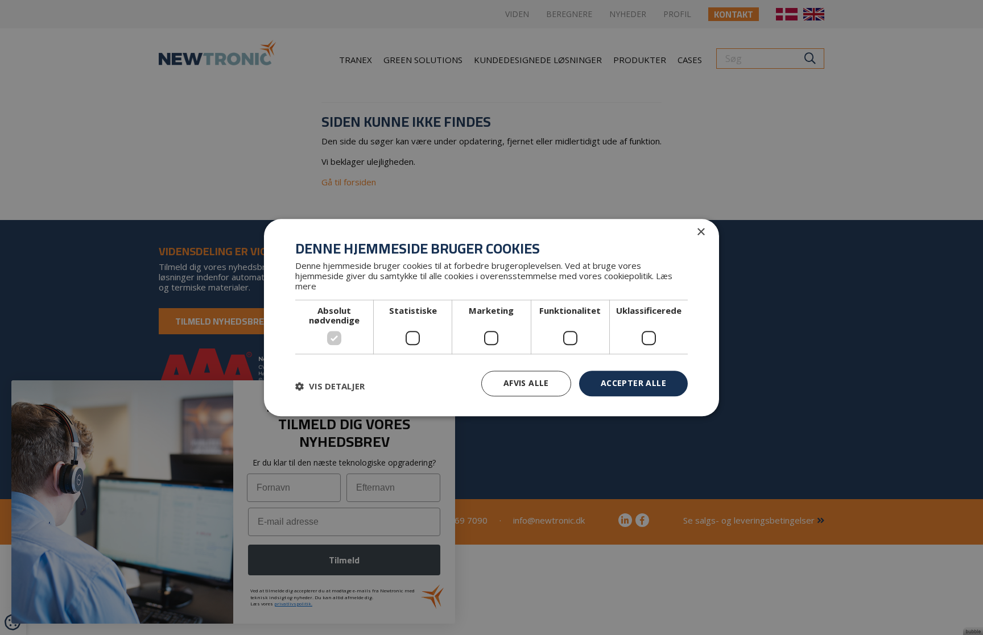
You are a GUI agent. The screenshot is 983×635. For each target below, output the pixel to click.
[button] (330, 386)
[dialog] (491, 317)
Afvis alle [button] (526, 382)
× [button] (700, 232)
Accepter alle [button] (633, 382)
